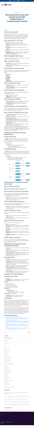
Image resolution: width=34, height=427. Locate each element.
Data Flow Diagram (7, 358)
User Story (6, 385)
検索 (29, 332)
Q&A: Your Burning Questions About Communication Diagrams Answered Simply (16, 401)
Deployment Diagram (7, 360)
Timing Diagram (6, 377)
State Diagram (6, 373)
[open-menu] (31, 4)
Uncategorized (6, 382)
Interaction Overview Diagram (8, 363)
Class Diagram (6, 355)
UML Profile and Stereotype (8, 380)
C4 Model (5, 353)
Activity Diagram (6, 343)
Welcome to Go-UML (7, 410)
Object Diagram (6, 367)
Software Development (7, 372)
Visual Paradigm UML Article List (9, 387)
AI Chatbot (5, 348)
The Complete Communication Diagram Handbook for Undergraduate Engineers (16, 404)
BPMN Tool (6, 352)
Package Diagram (7, 368)
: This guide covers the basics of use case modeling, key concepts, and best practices (17, 322)
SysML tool (6, 375)
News (5, 365)
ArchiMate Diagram (7, 350)
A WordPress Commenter (16, 410)
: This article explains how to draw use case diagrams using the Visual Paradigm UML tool (17, 325)
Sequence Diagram (7, 370)
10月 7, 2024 (17, 23)
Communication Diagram (8, 357)
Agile (5, 345)
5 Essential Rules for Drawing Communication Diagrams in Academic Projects (16, 396)
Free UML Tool (6, 362)
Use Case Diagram (16, 12)
